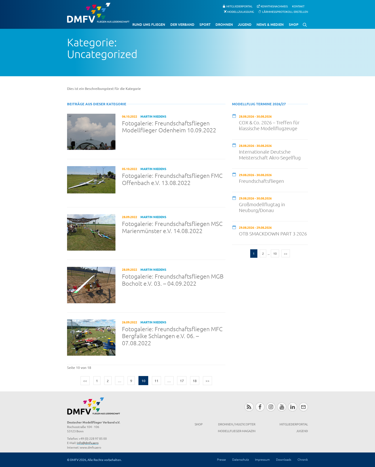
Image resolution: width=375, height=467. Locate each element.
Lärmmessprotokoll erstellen (285, 11)
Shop (293, 24)
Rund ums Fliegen (148, 24)
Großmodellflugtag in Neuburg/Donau (262, 207)
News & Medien (270, 24)
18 (195, 380)
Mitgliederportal (239, 6)
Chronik (303, 459)
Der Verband (182, 24)
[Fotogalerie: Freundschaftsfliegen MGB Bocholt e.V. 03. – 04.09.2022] (91, 284)
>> (207, 380)
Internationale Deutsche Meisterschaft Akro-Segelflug (270, 154)
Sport (205, 24)
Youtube (281, 406)
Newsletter (303, 406)
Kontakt (298, 6)
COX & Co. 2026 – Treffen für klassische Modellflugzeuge (269, 125)
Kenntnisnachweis (274, 6)
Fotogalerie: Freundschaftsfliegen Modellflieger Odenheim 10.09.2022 (169, 127)
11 (156, 380)
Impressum (262, 459)
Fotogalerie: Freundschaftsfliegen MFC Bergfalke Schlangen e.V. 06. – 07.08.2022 (172, 336)
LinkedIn (292, 406)
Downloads (283, 459)
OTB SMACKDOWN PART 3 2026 (273, 233)
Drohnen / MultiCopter (236, 424)
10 (275, 253)
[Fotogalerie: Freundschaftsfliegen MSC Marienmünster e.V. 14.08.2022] (91, 232)
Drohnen (224, 24)
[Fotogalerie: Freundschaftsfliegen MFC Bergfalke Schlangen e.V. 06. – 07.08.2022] (91, 337)
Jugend (245, 24)
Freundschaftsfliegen (261, 181)
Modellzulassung (240, 11)
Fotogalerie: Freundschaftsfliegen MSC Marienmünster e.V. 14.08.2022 (172, 227)
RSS (249, 406)
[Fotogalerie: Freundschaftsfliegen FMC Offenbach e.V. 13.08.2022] (91, 179)
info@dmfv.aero (88, 443)
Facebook (259, 406)
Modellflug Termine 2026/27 (259, 104)
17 (182, 380)
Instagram (270, 406)
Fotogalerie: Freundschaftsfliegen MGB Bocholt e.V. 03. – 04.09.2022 (173, 280)
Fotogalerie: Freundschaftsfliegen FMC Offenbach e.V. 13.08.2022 (172, 179)
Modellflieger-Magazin (236, 431)
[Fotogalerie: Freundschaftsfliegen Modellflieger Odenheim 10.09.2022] (91, 131)
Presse (221, 459)
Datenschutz (240, 459)
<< (85, 380)
